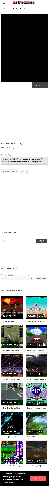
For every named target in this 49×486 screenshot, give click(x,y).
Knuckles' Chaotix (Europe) (12, 466)
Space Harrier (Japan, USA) (36, 321)
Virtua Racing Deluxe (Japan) (37, 350)
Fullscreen (40, 85)
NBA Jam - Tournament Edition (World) (16, 379)
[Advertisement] (24, 115)
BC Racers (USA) (8, 321)
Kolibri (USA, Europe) (34, 437)
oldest (44, 278)
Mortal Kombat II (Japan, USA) (13, 350)
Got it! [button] (37, 478)
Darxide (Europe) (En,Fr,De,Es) (13, 437)
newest (38, 278)
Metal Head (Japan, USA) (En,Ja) (13, 408)
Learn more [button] (8, 482)
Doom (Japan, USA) (34, 466)
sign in (10, 275)
